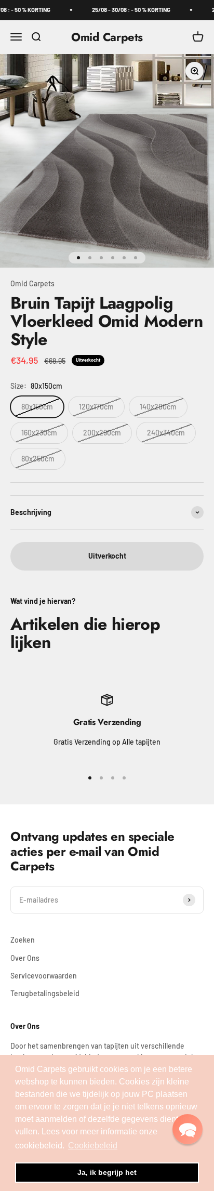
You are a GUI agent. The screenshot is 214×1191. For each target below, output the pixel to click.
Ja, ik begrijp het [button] (107, 1172)
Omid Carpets (32, 283)
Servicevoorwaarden (43, 975)
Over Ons (24, 958)
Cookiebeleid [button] (92, 1145)
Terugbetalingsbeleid (44, 993)
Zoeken (22, 939)
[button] (187, 1129)
